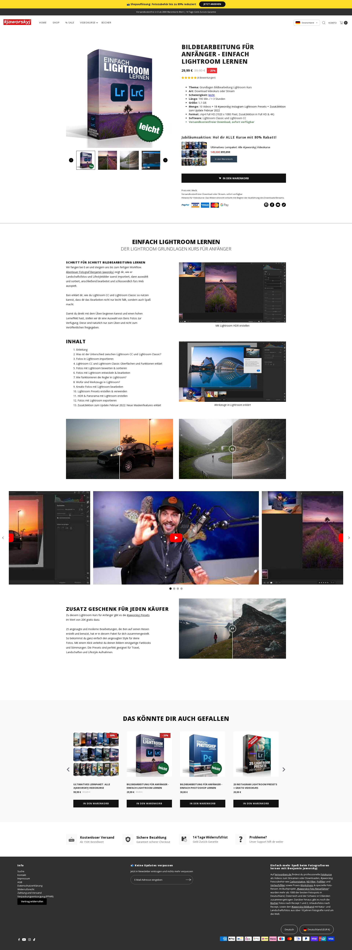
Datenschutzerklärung (29, 885)
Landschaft (72, 276)
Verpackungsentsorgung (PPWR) (35, 896)
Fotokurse (326, 874)
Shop (56, 22)
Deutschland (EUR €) (319, 929)
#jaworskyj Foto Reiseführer (313, 888)
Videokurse (88, 22)
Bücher (106, 22)
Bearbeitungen (108, 629)
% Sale (69, 22)
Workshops (306, 885)
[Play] (176, 537)
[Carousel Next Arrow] (165, 160)
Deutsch (289, 929)
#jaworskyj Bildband (303, 906)
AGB (19, 882)
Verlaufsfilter (277, 885)
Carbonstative (297, 881)
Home (43, 22)
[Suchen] (323, 22)
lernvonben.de (283, 874)
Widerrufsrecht (25, 889)
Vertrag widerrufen (32, 901)
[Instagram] (29, 940)
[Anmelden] (188, 879)
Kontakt (21, 875)
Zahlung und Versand (29, 892)
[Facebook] (19, 940)
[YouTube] (24, 940)
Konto (333, 22)
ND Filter (311, 881)
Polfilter (321, 881)
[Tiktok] (34, 940)
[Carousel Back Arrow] (71, 160)
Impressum (23, 878)
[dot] (170, 588)
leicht (211, 95)
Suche (20, 871)
